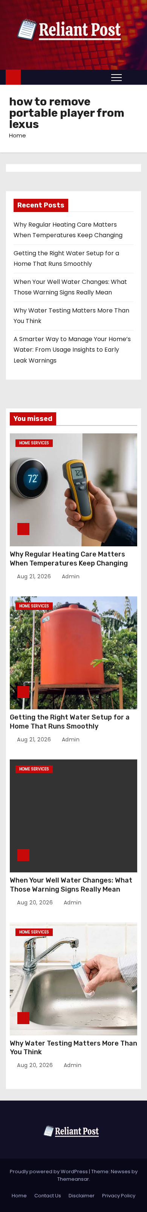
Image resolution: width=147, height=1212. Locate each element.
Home (17, 135)
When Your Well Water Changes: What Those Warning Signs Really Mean (71, 884)
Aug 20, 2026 (36, 902)
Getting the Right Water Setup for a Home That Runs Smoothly (70, 721)
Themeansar (73, 1179)
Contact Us (47, 1195)
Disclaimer (82, 1195)
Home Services (34, 443)
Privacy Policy (118, 1195)
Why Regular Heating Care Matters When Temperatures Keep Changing (69, 558)
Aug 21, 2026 (35, 576)
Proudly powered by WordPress (49, 1171)
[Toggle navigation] (116, 77)
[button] (133, 77)
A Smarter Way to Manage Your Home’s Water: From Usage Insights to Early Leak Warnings (72, 350)
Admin (70, 576)
